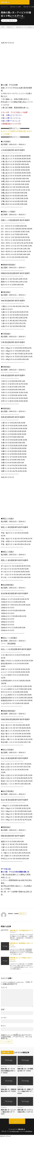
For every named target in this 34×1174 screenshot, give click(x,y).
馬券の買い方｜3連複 (28, 6)
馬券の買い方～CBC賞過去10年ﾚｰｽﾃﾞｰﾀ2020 (25, 1070)
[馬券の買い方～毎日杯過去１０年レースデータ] (5, 946)
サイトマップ (4, 6)
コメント (4, 987)
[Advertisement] (17, 63)
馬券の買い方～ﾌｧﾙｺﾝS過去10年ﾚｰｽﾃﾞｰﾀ (21, 930)
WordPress (29, 1131)
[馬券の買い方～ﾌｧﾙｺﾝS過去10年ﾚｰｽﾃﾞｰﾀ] (5, 933)
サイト (3, 1025)
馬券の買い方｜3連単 (15, 6)
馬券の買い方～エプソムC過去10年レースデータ (25, 1111)
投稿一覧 (22, 913)
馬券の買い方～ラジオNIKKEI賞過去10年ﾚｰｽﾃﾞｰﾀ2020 (8, 1071)
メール (4, 1017)
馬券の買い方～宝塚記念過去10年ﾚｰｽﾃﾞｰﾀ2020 (8, 1090)
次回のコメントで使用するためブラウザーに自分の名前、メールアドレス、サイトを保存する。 (16, 1036)
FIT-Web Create (14, 1131)
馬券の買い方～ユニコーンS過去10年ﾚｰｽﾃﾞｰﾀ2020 (8, 1112)
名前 (3, 1009)
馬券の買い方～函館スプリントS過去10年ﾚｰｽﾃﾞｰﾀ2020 (25, 1091)
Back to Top (17, 1121)
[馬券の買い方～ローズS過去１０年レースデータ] (5, 961)
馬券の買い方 (12, 20)
